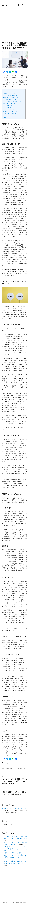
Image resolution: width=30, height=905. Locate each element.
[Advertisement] (15, 26)
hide (15, 91)
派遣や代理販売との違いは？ (13, 96)
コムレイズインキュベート (12, 113)
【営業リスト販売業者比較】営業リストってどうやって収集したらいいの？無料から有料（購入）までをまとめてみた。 (15, 855)
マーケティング (21, 768)
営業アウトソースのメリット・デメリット (14, 97)
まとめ (5, 117)
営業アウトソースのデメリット (13, 101)
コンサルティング (10, 109)
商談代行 (8, 107)
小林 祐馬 (7, 768)
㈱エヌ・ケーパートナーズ (12, 5)
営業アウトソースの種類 (9, 103)
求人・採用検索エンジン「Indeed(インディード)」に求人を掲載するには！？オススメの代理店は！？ (15, 849)
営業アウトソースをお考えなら (11, 111)
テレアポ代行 (9, 105)
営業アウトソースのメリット (13, 99)
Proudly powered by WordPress (21, 902)
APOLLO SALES (9, 115)
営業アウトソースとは (9, 94)
